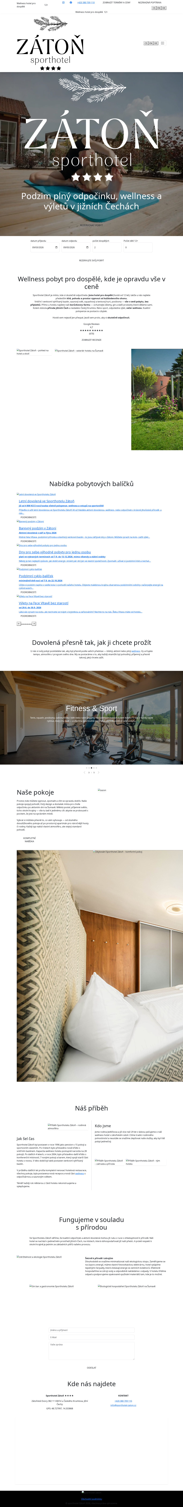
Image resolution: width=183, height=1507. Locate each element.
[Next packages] (34, 624)
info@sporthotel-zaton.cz (123, 1405)
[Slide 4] (28, 624)
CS (154, 8)
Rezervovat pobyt (91, 225)
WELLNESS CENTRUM (91, 733)
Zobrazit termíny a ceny (116, 2)
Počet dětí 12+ (131, 240)
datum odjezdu (69, 240)
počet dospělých (101, 240)
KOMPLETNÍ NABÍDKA (29, 840)
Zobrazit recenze (91, 339)
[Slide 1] (22, 624)
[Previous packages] (19, 624)
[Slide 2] (24, 624)
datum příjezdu (38, 240)
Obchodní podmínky (91, 1499)
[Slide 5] (31, 624)
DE (163, 8)
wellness (135, 651)
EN (158, 8)
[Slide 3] (26, 624)
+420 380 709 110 (86, 2)
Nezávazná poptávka (149, 2)
